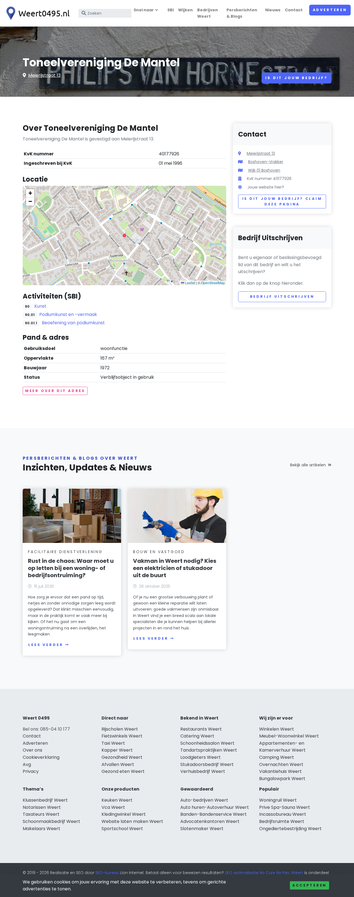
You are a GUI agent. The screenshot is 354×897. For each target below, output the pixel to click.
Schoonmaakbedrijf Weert (51, 821)
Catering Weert (197, 736)
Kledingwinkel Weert (123, 814)
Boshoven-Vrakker (265, 161)
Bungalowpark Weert (282, 778)
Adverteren (330, 9)
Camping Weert (276, 757)
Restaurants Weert (201, 729)
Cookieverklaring (41, 757)
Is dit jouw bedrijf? (296, 77)
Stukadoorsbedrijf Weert (207, 764)
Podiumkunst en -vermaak (68, 314)
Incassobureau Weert (282, 814)
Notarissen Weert (42, 807)
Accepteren (309, 885)
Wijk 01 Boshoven (264, 170)
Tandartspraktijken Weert (208, 750)
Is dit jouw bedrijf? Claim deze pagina (282, 201)
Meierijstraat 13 (44, 75)
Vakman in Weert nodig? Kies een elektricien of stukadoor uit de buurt (174, 568)
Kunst (40, 306)
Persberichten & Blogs (242, 13)
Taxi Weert (113, 743)
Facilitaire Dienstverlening (65, 552)
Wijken (185, 10)
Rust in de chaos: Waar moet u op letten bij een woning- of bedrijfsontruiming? (71, 568)
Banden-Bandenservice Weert (213, 814)
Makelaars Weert (41, 828)
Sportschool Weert (122, 828)
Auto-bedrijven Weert (204, 800)
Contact (294, 10)
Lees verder (45, 644)
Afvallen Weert (117, 764)
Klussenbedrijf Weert (45, 800)
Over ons (32, 750)
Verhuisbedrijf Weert (202, 771)
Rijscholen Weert (119, 729)
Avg (27, 764)
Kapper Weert (117, 750)
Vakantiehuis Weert (280, 771)
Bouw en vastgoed (159, 552)
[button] (124, 235)
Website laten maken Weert (132, 821)
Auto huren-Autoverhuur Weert (214, 807)
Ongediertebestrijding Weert (290, 828)
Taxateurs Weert (41, 814)
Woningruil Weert (278, 800)
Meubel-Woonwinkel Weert (289, 736)
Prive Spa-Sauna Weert (284, 807)
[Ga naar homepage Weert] (36, 13)
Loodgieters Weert (200, 757)
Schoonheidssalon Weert (207, 743)
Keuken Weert (116, 800)
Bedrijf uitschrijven (282, 296)
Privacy (31, 771)
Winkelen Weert (276, 729)
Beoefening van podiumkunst (73, 323)
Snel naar (144, 10)
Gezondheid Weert (121, 757)
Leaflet (189, 282)
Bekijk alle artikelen (308, 465)
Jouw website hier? (266, 187)
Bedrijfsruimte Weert (281, 821)
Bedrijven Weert (207, 13)
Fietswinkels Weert (121, 736)
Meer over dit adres (55, 390)
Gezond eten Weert (123, 771)
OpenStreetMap (213, 282)
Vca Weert (113, 807)
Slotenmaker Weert (201, 828)
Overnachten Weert (281, 764)
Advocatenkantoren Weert (210, 821)
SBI (170, 10)
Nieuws (272, 10)
